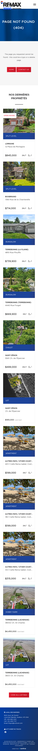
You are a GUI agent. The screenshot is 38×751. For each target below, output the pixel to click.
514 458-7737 (12, 721)
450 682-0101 (11, 719)
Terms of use (24, 744)
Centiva (22, 748)
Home (11, 69)
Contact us (23, 69)
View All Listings (19, 695)
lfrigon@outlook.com (15, 723)
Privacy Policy (14, 744)
